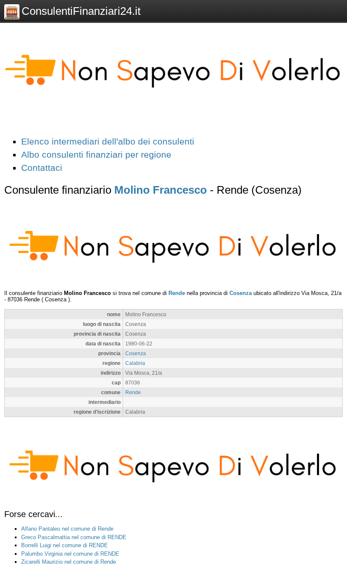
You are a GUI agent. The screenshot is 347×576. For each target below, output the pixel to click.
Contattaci (41, 168)
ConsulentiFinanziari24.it (81, 11)
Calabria (135, 363)
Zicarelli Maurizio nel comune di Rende (68, 562)
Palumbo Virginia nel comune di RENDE (70, 554)
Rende (176, 293)
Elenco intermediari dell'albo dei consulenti (107, 141)
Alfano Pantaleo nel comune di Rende (67, 529)
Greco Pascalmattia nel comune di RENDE (74, 537)
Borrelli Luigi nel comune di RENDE (64, 545)
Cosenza (240, 293)
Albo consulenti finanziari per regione (96, 154)
